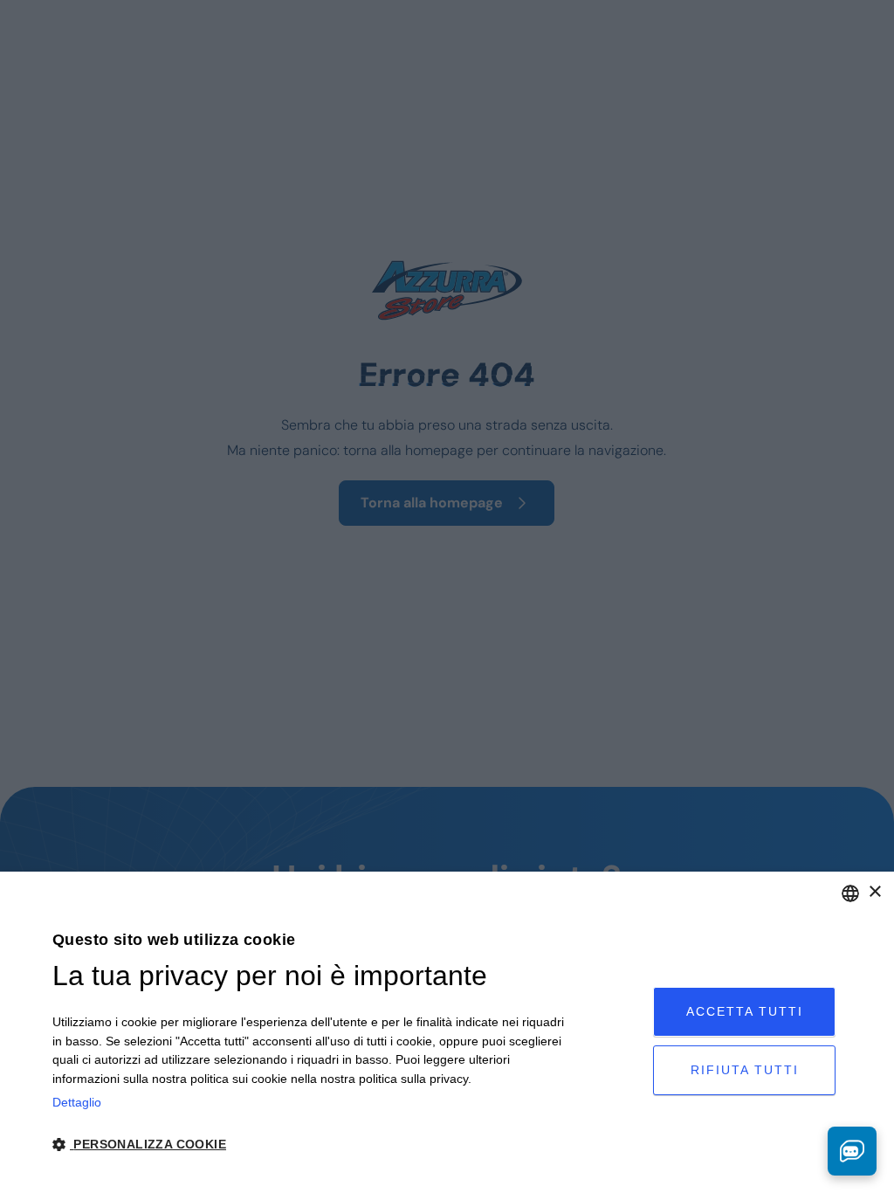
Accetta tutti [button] (744, 1011)
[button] (309, 1144)
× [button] (874, 892)
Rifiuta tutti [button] (745, 1070)
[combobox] (850, 893)
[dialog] (447, 1032)
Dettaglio (76, 1102)
